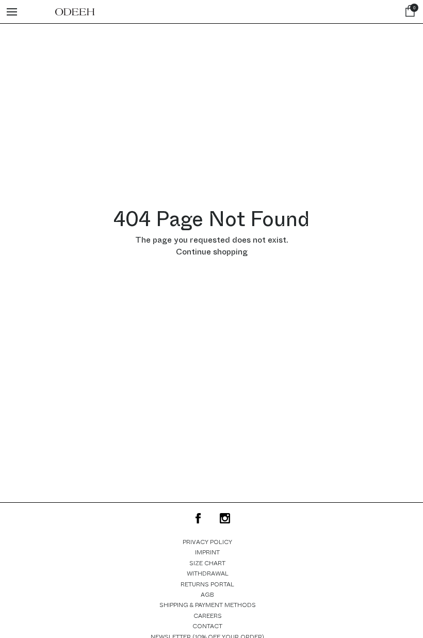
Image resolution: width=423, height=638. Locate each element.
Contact (207, 626)
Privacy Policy (207, 542)
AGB (207, 594)
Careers (207, 615)
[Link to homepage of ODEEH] (74, 11)
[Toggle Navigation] (12, 12)
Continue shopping (212, 252)
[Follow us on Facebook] (198, 518)
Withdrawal (208, 573)
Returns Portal (207, 584)
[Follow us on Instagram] (225, 518)
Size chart (207, 563)
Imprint (207, 552)
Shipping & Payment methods (207, 605)
